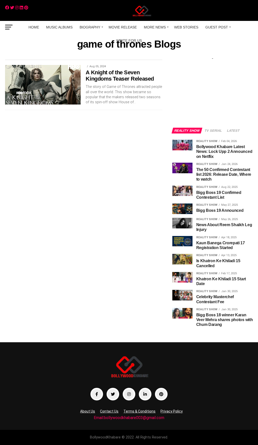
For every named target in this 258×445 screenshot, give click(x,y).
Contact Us (109, 411)
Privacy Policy (171, 411)
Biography (90, 27)
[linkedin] (21, 7)
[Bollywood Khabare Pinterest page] (161, 394)
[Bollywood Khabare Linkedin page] (145, 394)
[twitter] (12, 7)
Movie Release (123, 27)
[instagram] (17, 7)
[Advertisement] (212, 88)
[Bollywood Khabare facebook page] (96, 394)
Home (33, 27)
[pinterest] (26, 7)
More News (155, 27)
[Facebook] (7, 7)
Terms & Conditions (139, 411)
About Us (87, 411)
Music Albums (59, 27)
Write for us (129, 41)
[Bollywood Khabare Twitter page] (113, 394)
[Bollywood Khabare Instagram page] (129, 394)
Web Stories (186, 27)
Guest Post (216, 27)
